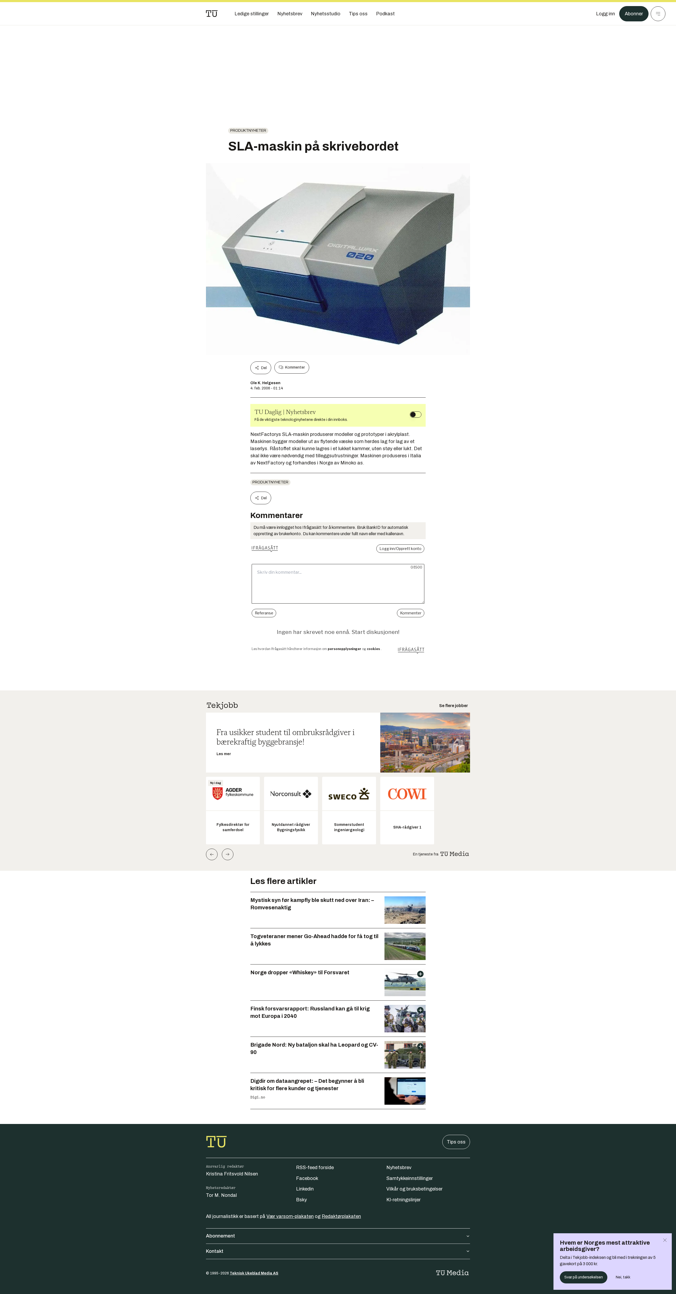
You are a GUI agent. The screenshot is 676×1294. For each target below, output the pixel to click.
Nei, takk (623, 1277)
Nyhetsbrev (398, 1167)
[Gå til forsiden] (212, 14)
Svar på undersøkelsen (583, 1277)
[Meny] (658, 13)
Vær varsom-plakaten (290, 1216)
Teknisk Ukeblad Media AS (254, 1273)
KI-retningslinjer (403, 1199)
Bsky (301, 1199)
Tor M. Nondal (221, 1195)
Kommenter (295, 367)
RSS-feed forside (315, 1167)
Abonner (634, 13)
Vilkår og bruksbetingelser (414, 1189)
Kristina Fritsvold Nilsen (232, 1174)
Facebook (307, 1178)
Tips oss (456, 1142)
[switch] (415, 414)
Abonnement (220, 1236)
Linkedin (305, 1189)
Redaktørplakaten (341, 1216)
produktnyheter (248, 131)
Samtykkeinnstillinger (409, 1178)
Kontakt (214, 1251)
